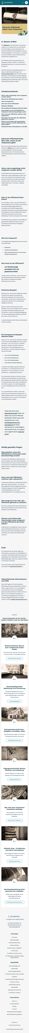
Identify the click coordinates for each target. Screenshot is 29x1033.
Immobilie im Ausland (14, 992)
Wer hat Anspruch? (7, 101)
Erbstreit (14, 976)
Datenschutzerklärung (14, 1025)
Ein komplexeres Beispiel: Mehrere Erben (14, 108)
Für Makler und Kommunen (14, 953)
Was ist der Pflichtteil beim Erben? (12, 99)
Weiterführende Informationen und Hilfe (14, 126)
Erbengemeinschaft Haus (14, 740)
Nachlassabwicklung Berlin (14, 1011)
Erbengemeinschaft (11, 413)
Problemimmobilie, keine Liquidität (14, 974)
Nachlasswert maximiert (14, 990)
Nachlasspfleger (14, 940)
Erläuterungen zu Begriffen (14, 948)
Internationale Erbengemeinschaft (14, 979)
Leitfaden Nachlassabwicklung (19, 599)
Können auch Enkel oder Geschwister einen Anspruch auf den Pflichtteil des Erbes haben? (13, 123)
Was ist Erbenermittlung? (14, 658)
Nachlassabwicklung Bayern (14, 1014)
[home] (7, 2)
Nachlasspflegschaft (14, 701)
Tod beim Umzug (14, 982)
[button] (26, 2)
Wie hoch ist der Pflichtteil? (10, 103)
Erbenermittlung (14, 945)
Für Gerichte (14, 950)
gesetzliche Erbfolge (15, 566)
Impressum (14, 1022)
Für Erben (14, 937)
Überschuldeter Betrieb (14, 971)
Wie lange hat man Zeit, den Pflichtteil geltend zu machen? (13, 118)
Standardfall (14, 968)
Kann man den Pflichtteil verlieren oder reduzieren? (13, 114)
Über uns (14, 1001)
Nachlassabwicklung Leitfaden (14, 902)
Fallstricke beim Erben (14, 861)
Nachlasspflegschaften (7, 74)
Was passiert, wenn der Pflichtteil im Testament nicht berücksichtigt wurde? (13, 111)
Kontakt (14, 1006)
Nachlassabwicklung (14, 942)
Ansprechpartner (14, 1003)
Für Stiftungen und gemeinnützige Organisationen (14, 956)
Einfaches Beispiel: (7, 106)
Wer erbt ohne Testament (14, 820)
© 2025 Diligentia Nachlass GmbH (14, 1029)
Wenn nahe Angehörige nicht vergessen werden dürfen (14, 96)
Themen (14, 1009)
